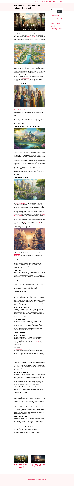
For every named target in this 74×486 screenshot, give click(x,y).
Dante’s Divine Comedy (26, 399)
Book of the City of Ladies (20, 203)
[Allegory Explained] (19, 1)
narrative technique (35, 341)
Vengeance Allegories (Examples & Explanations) (56, 16)
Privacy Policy (38, 479)
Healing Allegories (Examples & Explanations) (56, 29)
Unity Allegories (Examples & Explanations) (56, 26)
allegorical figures (17, 255)
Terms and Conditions (31, 479)
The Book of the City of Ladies (19, 109)
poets (25, 222)
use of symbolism (19, 349)
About (45, 479)
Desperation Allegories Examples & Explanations (55, 22)
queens (38, 222)
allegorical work (31, 33)
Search (51, 9)
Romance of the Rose (31, 36)
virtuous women (38, 208)
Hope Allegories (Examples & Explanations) (56, 19)
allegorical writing (25, 78)
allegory (28, 168)
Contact (42, 479)
